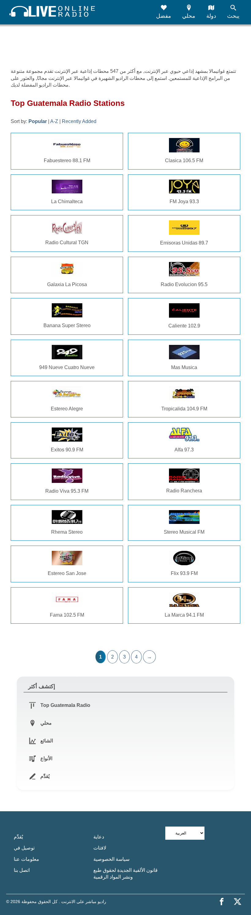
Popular (37, 121)
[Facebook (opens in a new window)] (221, 901)
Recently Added (79, 121)
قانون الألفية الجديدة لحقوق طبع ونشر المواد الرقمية (125, 874)
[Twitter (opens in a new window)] (237, 901)
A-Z (54, 121)
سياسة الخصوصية (111, 859)
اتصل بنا (22, 870)
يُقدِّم (18, 836)
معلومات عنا (26, 859)
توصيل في (24, 847)
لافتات (99, 847)
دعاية (98, 836)
